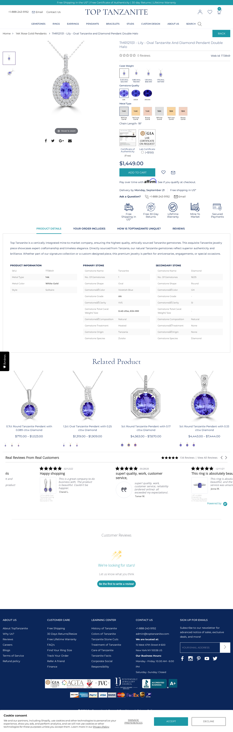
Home (7, 33)
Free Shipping (56, 628)
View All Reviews (208, 457)
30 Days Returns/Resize (62, 633)
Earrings (73, 23)
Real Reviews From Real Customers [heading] (32, 457)
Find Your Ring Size (59, 650)
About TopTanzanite (15, 628)
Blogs (6, 650)
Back (221, 33)
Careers (7, 644)
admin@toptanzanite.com (152, 633)
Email (182, 196)
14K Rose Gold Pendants (31, 33)
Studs (130, 23)
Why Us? (8, 633)
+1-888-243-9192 (18, 12)
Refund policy (11, 661)
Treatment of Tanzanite (106, 644)
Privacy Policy (101, 726)
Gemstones (38, 23)
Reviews (179, 228)
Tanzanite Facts (101, 655)
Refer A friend (56, 661)
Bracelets (112, 23)
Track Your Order (58, 655)
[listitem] (32, 484)
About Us (173, 23)
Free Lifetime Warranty (61, 639)
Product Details (48, 228)
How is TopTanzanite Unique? (139, 228)
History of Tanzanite (104, 628)
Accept (171, 721)
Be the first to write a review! (116, 584)
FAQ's (51, 644)
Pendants (92, 23)
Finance (52, 666)
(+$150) (149, 152)
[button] (222, 457)
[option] (66, 88)
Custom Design (150, 23)
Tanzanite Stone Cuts (104, 639)
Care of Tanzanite (102, 650)
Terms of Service (13, 655)
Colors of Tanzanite (103, 633)
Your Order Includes (89, 228)
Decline (208, 721)
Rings (56, 23)
